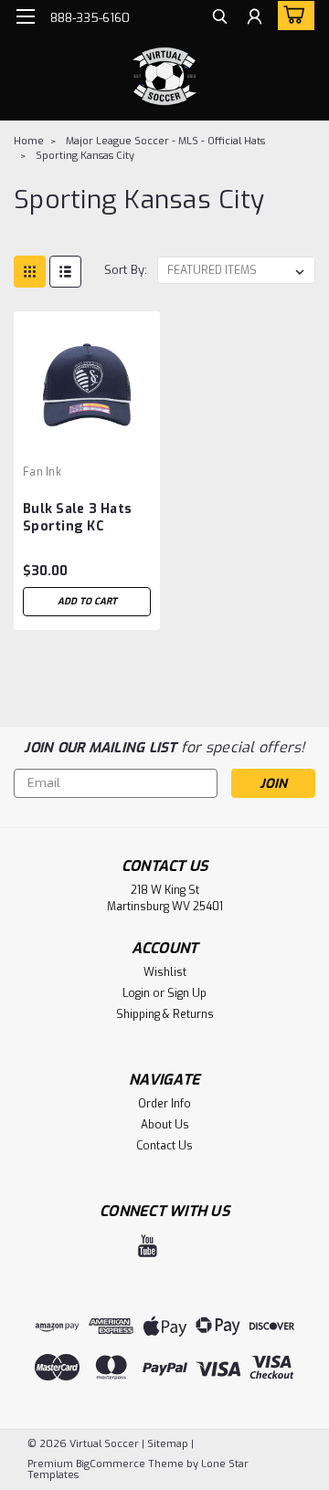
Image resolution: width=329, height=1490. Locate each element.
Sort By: (125, 270)
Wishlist (164, 972)
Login (136, 993)
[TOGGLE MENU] (25, 16)
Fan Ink (42, 472)
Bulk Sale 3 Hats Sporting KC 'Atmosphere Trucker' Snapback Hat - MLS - (85, 518)
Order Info (164, 1104)
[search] (219, 18)
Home (29, 141)
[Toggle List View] (65, 272)
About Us (165, 1125)
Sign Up (187, 993)
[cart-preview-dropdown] (292, 15)
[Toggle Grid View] (30, 272)
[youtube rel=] (147, 1245)
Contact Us (164, 1145)
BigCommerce (110, 1464)
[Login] (254, 18)
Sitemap (167, 1444)
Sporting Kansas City (85, 156)
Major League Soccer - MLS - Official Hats (165, 141)
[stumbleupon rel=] (180, 1245)
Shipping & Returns (165, 1014)
